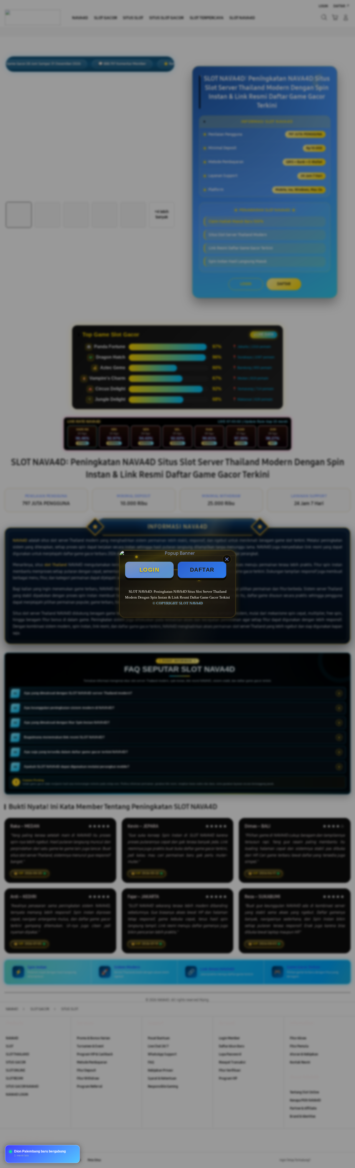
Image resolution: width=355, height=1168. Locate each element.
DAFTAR (202, 570)
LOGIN (149, 570)
